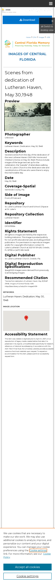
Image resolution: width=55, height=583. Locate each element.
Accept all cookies (27, 567)
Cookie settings (38, 550)
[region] (27, 555)
